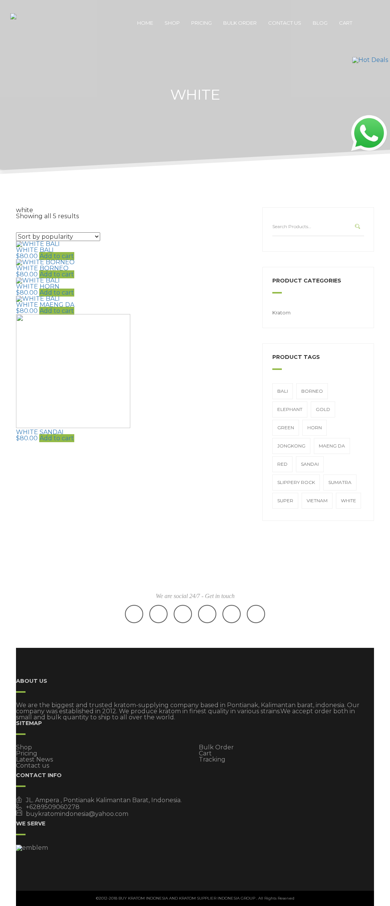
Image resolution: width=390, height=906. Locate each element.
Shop (172, 23)
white (348, 500)
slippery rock (296, 482)
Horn (314, 427)
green (285, 427)
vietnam (317, 500)
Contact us (284, 23)
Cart (345, 23)
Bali (282, 391)
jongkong (291, 446)
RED (282, 464)
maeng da (332, 446)
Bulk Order (240, 23)
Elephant (289, 409)
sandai (310, 464)
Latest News (34, 759)
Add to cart (57, 256)
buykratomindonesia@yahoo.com (77, 813)
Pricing (201, 23)
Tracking (212, 759)
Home (145, 23)
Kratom (281, 312)
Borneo (312, 391)
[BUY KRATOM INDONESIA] (37, 22)
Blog (320, 23)
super (285, 500)
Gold (323, 409)
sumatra (340, 482)
